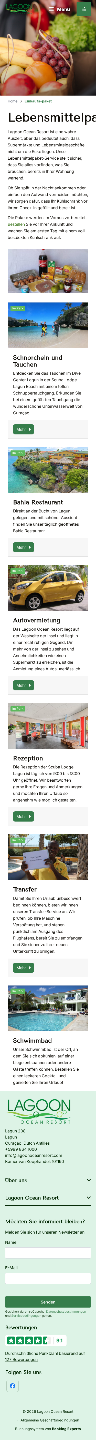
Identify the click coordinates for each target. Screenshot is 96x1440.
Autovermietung (36, 620)
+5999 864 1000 (21, 1149)
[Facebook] (12, 1386)
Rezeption (28, 758)
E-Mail (11, 1267)
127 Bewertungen (21, 1359)
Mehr (21, 429)
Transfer (25, 889)
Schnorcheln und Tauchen (37, 361)
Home (12, 101)
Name (10, 1242)
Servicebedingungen (26, 1315)
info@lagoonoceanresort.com (33, 1155)
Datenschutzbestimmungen (66, 1311)
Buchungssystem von (48, 1429)
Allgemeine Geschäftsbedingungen (49, 1420)
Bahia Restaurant (38, 502)
